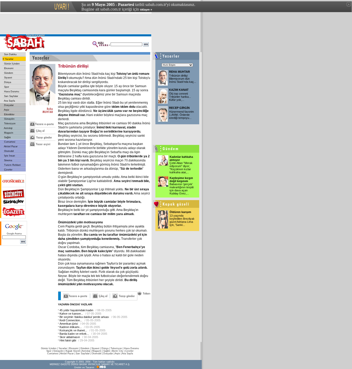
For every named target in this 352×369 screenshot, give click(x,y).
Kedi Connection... (71, 320)
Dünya (7, 82)
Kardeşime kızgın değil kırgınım (181, 179)
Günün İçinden (11, 63)
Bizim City (117, 351)
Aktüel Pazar (10, 146)
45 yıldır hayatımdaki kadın (76, 310)
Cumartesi (9, 142)
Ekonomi (8, 68)
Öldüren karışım (180, 212)
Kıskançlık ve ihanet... (73, 330)
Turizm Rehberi (12, 165)
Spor (6, 87)
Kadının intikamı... (71, 327)
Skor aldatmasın (70, 337)
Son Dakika (9, 54)
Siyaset (7, 77)
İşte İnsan (9, 155)
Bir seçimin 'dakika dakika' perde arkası (84, 316)
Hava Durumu (11, 91)
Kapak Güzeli (73, 351)
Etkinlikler (8, 114)
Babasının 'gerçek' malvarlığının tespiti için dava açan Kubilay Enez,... (182, 189)
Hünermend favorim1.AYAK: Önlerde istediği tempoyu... (181, 114)
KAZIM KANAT (179, 89)
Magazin (8, 133)
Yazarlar (8, 59)
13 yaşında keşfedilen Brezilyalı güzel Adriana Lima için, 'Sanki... (182, 220)
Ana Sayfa (9, 101)
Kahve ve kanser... (71, 313)
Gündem (8, 73)
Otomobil (8, 151)
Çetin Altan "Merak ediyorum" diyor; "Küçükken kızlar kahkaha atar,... (181, 167)
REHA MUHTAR (179, 71)
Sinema (7, 160)
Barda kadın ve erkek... (74, 333)
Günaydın (8, 119)
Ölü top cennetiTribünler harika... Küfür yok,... (180, 96)
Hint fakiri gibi (68, 340)
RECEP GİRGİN (179, 107)
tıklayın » (146, 9)
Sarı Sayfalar (10, 96)
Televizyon (9, 123)
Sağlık (7, 137)
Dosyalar (8, 105)
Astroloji (7, 128)
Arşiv (6, 110)
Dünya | (106, 348)
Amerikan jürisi (69, 323)
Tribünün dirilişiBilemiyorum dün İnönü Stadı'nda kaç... (182, 78)
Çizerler (7, 169)
